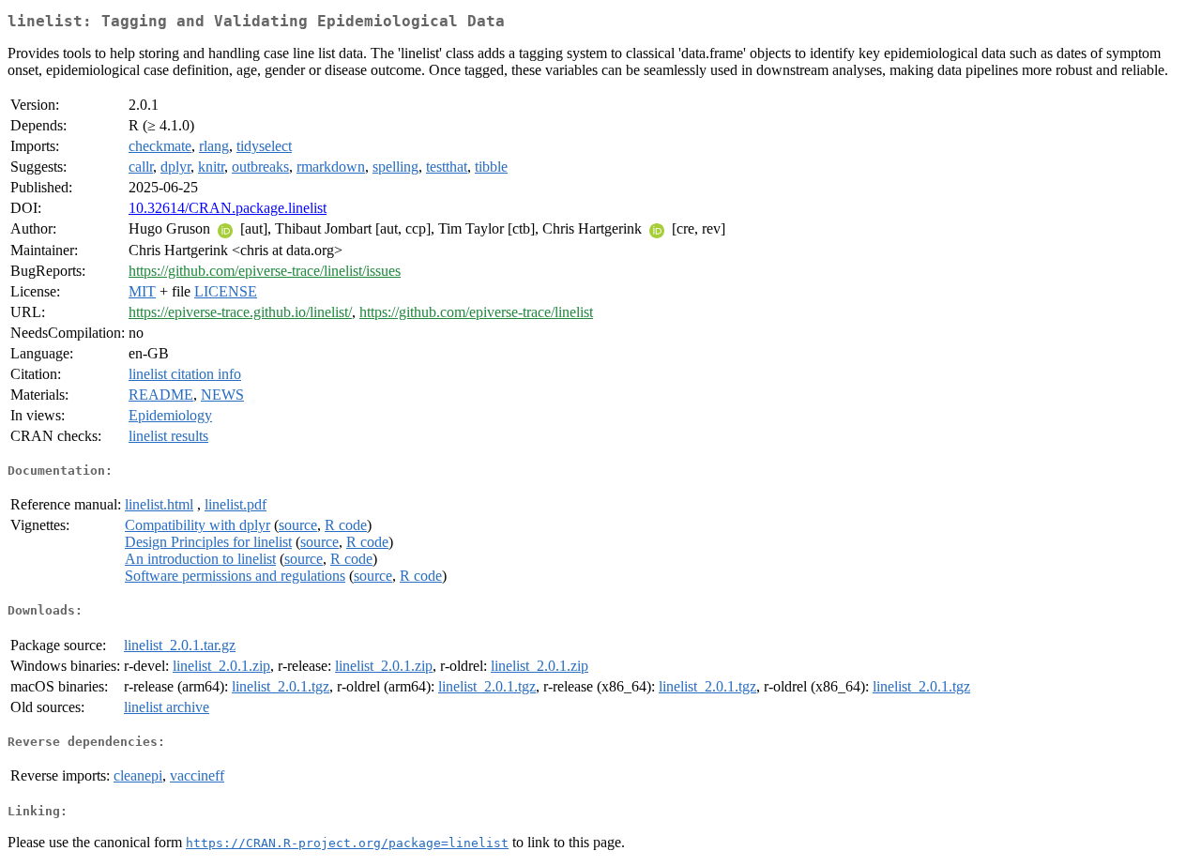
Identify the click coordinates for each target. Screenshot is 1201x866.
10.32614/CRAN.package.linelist (228, 208)
